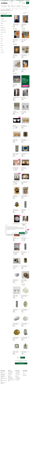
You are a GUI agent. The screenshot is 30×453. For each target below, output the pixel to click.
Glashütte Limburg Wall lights (23, 8)
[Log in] (24, 3)
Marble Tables (24, 375)
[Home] (4, 3)
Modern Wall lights (10, 378)
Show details (23, 231)
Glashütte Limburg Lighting (15, 8)
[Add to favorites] (20, 24)
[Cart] (22, 3)
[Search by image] (20, 3)
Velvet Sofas (24, 374)
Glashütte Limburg (8, 8)
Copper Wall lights (17, 371)
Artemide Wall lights (10, 371)
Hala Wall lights (10, 374)
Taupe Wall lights (17, 379)
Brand (4, 8)
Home (1, 8)
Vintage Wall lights (10, 377)
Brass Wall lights (17, 374)
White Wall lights (17, 378)
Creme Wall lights (17, 377)
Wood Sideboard (25, 371)
